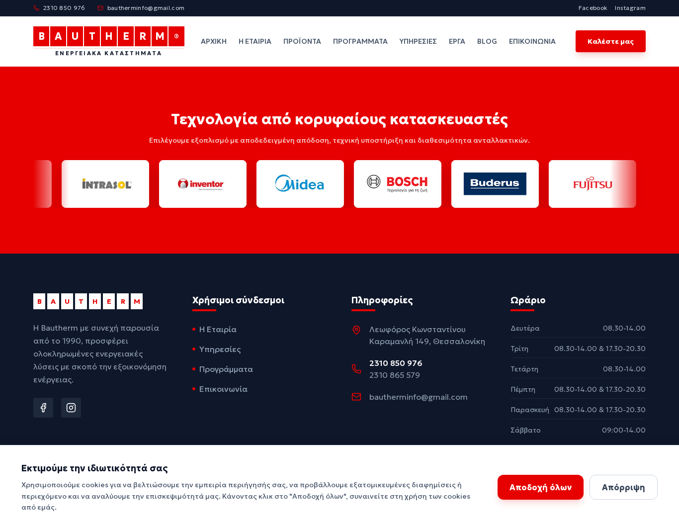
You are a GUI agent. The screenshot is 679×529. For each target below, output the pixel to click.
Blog (487, 41)
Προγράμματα (360, 41)
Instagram (630, 7)
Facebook (593, 7)
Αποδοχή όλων (540, 487)
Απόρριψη (623, 487)
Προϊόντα (302, 41)
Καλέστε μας (611, 41)
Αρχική (214, 41)
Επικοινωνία (532, 41)
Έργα (457, 41)
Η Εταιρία (255, 41)
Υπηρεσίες (418, 41)
